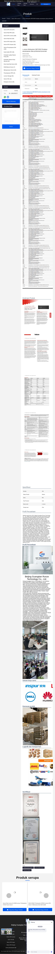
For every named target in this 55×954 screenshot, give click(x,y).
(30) (9, 52)
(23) (10, 70)
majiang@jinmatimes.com (34, 0)
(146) (9, 38)
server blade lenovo (39, 867)
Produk (13, 4)
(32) (9, 60)
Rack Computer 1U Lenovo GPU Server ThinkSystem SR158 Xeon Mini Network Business (38, 904)
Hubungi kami (25, 4)
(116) (9, 32)
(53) (8, 76)
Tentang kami (19, 4)
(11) (7, 79)
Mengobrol (46, 4)
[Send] (52, 951)
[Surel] (8, 97)
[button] (8, 895)
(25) (10, 55)
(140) (10, 48)
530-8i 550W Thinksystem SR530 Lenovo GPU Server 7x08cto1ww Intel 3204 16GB (14, 904)
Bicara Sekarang (11, 101)
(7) (9, 67)
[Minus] (51, 922)
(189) (10, 35)
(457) (9, 29)
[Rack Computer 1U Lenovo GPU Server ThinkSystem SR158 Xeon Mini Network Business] (40, 892)
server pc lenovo (27, 870)
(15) (9, 73)
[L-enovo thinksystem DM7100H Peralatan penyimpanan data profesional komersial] (39, 37)
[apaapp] (4, 97)
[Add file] (28, 951)
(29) (9, 81)
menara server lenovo (28, 867)
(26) (10, 44)
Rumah (7, 4)
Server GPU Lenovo (16, 18)
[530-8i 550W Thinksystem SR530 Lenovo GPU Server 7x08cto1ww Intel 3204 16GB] (15, 892)
